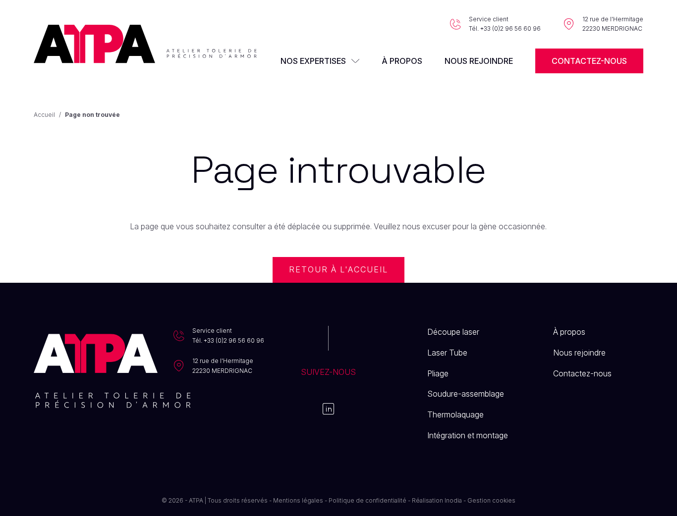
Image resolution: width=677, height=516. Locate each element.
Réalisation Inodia (437, 500)
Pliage (438, 373)
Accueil (44, 114)
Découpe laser (453, 332)
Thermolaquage (455, 414)
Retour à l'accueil (339, 269)
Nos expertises (313, 61)
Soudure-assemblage (465, 394)
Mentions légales (298, 500)
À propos (402, 61)
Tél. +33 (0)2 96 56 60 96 (505, 28)
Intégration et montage (467, 435)
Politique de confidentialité (367, 500)
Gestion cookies (491, 500)
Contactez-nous (589, 61)
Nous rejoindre (479, 61)
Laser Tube (447, 353)
